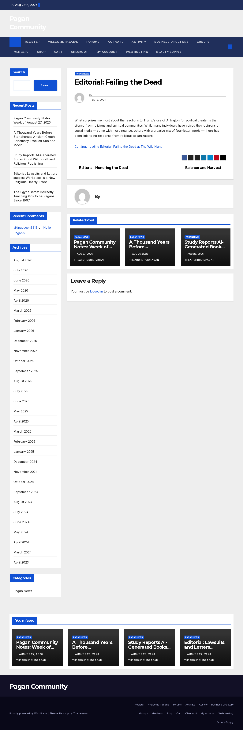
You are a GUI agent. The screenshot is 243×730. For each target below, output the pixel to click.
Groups (203, 42)
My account (107, 52)
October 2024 (23, 482)
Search (19, 72)
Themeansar (80, 713)
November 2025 (25, 351)
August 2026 (22, 260)
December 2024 (25, 462)
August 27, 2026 (31, 654)
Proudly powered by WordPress (28, 713)
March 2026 (22, 310)
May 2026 (20, 290)
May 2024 (20, 532)
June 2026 (21, 280)
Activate (115, 42)
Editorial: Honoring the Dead (103, 168)
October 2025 (23, 361)
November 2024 (25, 472)
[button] (223, 47)
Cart (58, 52)
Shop (41, 52)
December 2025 (25, 341)
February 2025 (24, 441)
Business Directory (171, 42)
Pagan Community (38, 686)
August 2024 (22, 502)
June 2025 (21, 401)
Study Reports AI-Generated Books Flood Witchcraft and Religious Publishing (34, 159)
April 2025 (21, 421)
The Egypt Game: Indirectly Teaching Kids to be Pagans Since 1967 (33, 196)
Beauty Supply (168, 52)
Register (32, 42)
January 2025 (23, 451)
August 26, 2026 (87, 654)
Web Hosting (137, 52)
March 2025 (22, 431)
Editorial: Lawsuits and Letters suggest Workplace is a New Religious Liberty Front (35, 178)
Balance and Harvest (203, 168)
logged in (96, 291)
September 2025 (25, 371)
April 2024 (21, 542)
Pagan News (22, 591)
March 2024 (22, 552)
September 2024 (25, 492)
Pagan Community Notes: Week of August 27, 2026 (94, 246)
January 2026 (23, 331)
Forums (92, 42)
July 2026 (20, 270)
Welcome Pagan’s (63, 42)
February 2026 (24, 321)
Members (21, 52)
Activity (139, 42)
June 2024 (21, 522)
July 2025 (20, 391)
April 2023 (21, 562)
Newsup (64, 713)
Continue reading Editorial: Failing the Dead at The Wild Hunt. (118, 146)
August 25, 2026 (143, 654)
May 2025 (20, 411)
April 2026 (21, 300)
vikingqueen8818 (25, 227)
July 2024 (20, 512)
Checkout (79, 52)
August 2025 (22, 381)
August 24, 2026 (199, 654)
